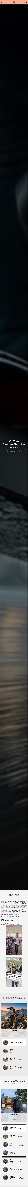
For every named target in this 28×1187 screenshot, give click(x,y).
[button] (1, 2)
